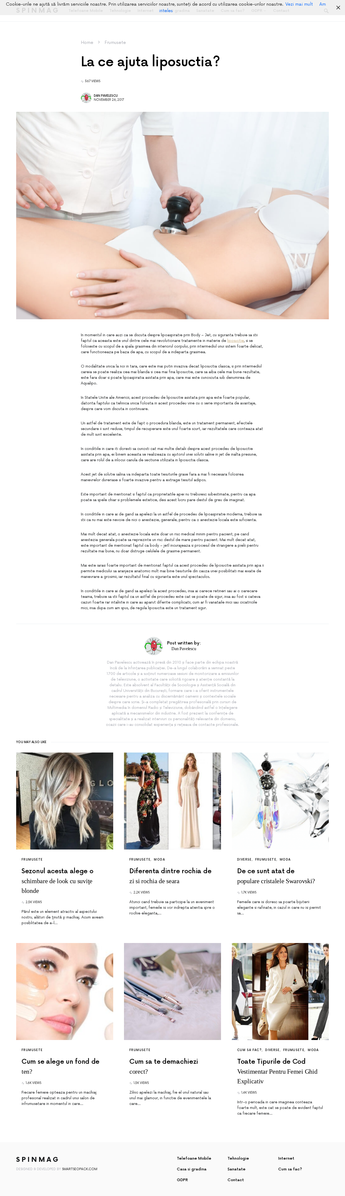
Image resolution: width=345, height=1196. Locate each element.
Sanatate (236, 1169)
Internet (286, 1158)
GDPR (182, 1180)
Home (87, 42)
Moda (159, 859)
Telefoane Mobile (194, 1158)
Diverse (244, 859)
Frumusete (115, 42)
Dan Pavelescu (106, 96)
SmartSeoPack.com (79, 1169)
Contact (235, 1180)
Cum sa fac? (249, 1050)
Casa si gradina (191, 1169)
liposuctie (235, 340)
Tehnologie (238, 1158)
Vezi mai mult (299, 4)
